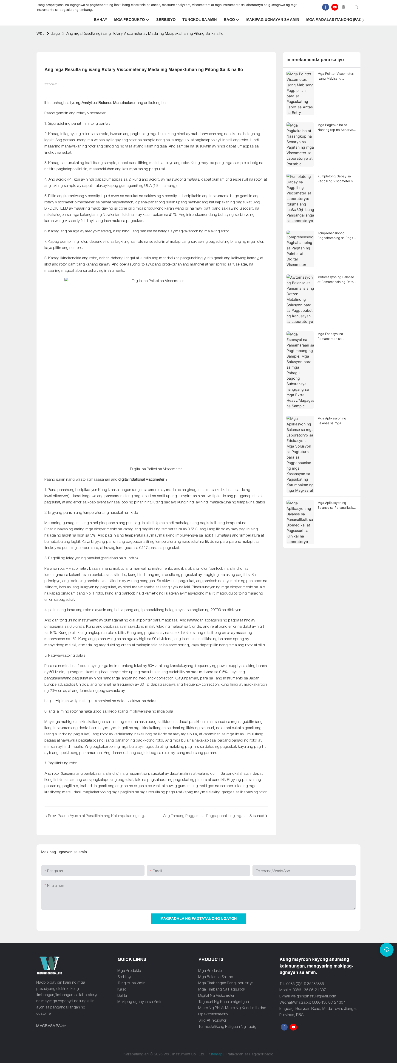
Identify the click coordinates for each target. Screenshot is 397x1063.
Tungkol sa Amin (132, 983)
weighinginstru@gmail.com (314, 996)
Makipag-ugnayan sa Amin (140, 1001)
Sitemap (216, 1054)
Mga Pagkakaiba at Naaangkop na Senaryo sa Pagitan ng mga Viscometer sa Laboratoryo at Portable (335, 127)
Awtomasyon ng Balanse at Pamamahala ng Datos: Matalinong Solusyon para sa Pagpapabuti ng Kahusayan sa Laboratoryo (337, 279)
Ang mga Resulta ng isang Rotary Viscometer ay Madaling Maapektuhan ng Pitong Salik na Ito (145, 33)
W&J (41, 33)
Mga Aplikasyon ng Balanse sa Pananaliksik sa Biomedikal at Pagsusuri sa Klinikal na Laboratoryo (335, 505)
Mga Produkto (129, 970)
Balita (122, 995)
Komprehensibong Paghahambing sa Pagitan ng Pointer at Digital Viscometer (337, 235)
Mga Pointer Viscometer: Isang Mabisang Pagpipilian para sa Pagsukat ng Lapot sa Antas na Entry (336, 76)
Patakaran (235, 1054)
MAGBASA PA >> (51, 1025)
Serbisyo (125, 976)
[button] (362, 20)
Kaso (122, 989)
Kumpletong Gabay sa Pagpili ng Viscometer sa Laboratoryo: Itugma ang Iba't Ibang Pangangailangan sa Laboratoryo (336, 178)
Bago (55, 33)
